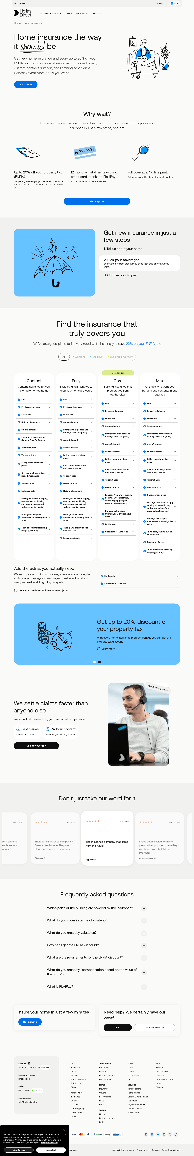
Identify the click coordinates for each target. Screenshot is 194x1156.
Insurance (75, 1067)
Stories (159, 1087)
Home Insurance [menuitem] (76, 13)
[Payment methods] (74, 1134)
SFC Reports (162, 1071)
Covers (74, 1071)
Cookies (155, 1150)
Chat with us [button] (156, 1027)
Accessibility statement (123, 1150)
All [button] (64, 356)
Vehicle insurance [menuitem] (49, 13)
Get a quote (26, 84)
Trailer (130, 1067)
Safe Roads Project (165, 1079)
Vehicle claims (134, 1089)
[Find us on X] (170, 1134)
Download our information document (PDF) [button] (43, 590)
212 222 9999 (24, 1079)
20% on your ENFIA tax (143, 344)
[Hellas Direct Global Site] (23, 13)
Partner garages (78, 1079)
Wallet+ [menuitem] (97, 13)
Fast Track (132, 1101)
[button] (175, 3)
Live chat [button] (22, 1063)
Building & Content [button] (121, 356)
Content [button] (80, 356)
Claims (160, 3)
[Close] (64, 1130)
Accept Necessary (49, 1143)
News (158, 1083)
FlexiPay (74, 1075)
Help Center (133, 1113)
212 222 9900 (24, 1090)
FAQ (117, 1027)
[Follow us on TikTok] (176, 1134)
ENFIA (102, 1105)
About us (160, 1067)
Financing (103, 1114)
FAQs (73, 1087)
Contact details (135, 1109)
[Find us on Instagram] (152, 1134)
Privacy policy (143, 1150)
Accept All (51, 1150)
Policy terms (76, 1083)
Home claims (134, 1093)
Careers (160, 1075)
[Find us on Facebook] (146, 1134)
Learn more (108, 648)
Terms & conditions (171, 1150)
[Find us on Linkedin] (164, 1134)
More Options (19, 1150)
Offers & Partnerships (138, 1097)
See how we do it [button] (36, 745)
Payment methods (136, 1105)
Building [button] (97, 356)
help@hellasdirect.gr (27, 1102)
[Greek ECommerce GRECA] (116, 1134)
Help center (19, 3)
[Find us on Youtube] (158, 1134)
